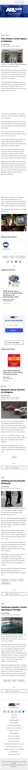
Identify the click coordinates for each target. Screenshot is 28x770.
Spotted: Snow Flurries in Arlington (13, 390)
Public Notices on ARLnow (14, 728)
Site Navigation (14, 733)
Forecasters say (5, 435)
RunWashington (14, 751)
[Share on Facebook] (8, 261)
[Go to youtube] (16, 711)
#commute (13, 580)
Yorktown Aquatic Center (18, 639)
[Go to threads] (19, 711)
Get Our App (19, 2)
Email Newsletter (14, 720)
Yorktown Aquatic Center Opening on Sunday (14, 608)
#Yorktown (21, 680)
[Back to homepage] (4, 2)
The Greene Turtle (6, 64)
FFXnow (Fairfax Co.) (14, 741)
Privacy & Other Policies (14, 725)
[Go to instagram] (12, 711)
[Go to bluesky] (23, 711)
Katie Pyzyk (6, 44)
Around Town (5, 35)
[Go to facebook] (8, 711)
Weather (3, 386)
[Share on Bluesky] (16, 261)
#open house (7, 680)
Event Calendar (14, 722)
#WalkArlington (6, 583)
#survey (21, 580)
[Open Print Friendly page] (20, 261)
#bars (12, 256)
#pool (14, 680)
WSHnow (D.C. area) (14, 754)
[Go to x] (4, 711)
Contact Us (14, 717)
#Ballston (5, 256)
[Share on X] (12, 261)
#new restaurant (20, 256)
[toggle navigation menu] (26, 2)
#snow (14, 456)
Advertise (14, 715)
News (3, 477)
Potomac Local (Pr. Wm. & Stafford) (14, 749)
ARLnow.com (6, 395)
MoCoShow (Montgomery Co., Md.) (14, 744)
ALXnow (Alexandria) (14, 738)
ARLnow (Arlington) (14, 736)
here (2, 575)
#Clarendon (5, 580)
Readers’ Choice (14, 730)
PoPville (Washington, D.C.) (14, 746)
